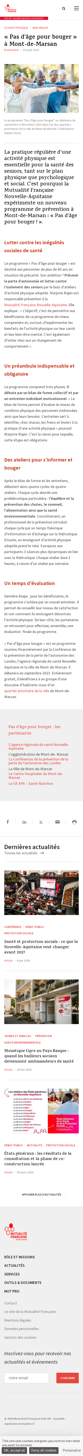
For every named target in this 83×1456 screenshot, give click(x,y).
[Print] (74, 822)
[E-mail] (57, 822)
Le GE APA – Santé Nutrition (31, 784)
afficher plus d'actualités (41, 1194)
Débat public (34, 927)
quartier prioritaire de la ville (26, 691)
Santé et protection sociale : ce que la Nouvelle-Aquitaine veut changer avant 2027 (41, 947)
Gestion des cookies (20, 1337)
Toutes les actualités (21, 853)
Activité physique (16, 28)
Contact (10, 1303)
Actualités (14, 1265)
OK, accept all (14, 1450)
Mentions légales (17, 1320)
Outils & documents (23, 1282)
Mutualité (34, 1145)
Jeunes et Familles (17, 1036)
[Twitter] (41, 822)
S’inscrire (67, 1378)
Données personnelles (21, 1328)
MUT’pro (11, 1291)
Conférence (12, 927)
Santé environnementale (22, 1042)
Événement (11, 50)
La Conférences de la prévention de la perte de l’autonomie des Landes (38, 761)
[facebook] (8, 822)
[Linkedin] (24, 822)
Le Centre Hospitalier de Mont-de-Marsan (36, 776)
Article (8, 960)
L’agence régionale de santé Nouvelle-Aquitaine (39, 747)
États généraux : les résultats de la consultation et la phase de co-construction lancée (38, 1159)
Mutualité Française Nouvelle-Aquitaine (35, 305)
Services (12, 1274)
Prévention (43, 1036)
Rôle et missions (19, 1257)
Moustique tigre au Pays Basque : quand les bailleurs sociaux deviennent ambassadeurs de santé (39, 1056)
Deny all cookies (43, 1450)
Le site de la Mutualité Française (30, 1311)
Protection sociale (18, 933)
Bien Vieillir (40, 28)
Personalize (72, 1450)
